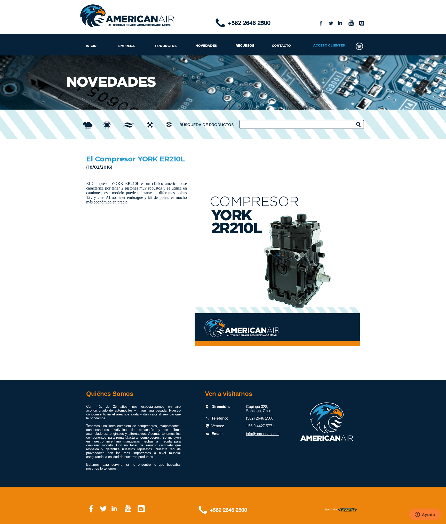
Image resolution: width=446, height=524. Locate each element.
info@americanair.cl (262, 434)
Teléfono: (219, 418)
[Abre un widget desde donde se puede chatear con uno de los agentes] (425, 515)
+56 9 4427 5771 (260, 426)
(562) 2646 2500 (259, 418)
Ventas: (217, 426)
